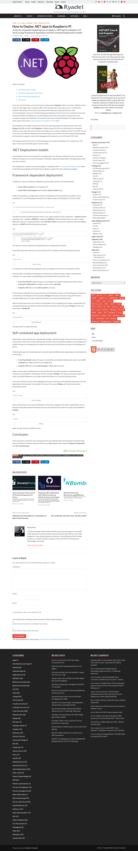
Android (95, 223)
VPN (107, 318)
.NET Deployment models (27, 90)
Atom (94, 337)
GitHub (112, 304)
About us (17, 16)
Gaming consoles (98, 207)
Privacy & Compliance (100, 260)
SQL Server (116, 315)
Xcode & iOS (97, 189)
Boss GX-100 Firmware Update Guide (109, 712)
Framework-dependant (54, 455)
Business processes (99, 142)
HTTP (93, 307)
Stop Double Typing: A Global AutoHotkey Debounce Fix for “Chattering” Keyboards (106, 671)
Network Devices (98, 213)
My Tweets (94, 119)
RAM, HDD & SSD (98, 218)
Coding (29, 16)
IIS (104, 307)
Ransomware (95, 315)
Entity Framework (97, 304)
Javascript (114, 307)
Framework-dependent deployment (30, 93)
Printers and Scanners (99, 215)
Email (15, 603)
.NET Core (100, 295)
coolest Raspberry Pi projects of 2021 (43, 121)
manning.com (106, 113)
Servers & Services (98, 265)
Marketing (113, 310)
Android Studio (97, 171)
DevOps (95, 155)
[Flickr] (124, 2)
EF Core (110, 301)
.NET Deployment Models (36, 455)
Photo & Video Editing (100, 197)
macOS (95, 231)
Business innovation (99, 147)
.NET (20, 455)
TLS (93, 318)
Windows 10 (95, 321)
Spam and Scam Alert (99, 270)
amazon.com (117, 113)
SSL (123, 315)
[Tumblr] (116, 2)
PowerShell (112, 312)
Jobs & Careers (97, 160)
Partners (63, 2)
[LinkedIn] (110, 2)
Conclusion (22, 100)
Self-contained (78, 455)
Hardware (61, 16)
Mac (93, 310)
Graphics (95, 194)
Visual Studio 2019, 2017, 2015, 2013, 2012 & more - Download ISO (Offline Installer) (108, 662)
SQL (94, 186)
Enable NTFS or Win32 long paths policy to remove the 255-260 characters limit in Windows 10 (108, 685)
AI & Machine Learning (100, 168)
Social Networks (98, 268)
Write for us (41, 2)
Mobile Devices (97, 210)
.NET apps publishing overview (69, 166)
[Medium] (113, 2)
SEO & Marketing (98, 262)
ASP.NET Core (103, 298)
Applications (97, 242)
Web (84, 16)
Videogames (96, 247)
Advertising (49, 2)
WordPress (116, 321)
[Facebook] (107, 2)
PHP (94, 184)
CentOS (98, 301)
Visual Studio (17, 457)
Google (118, 304)
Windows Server (106, 321)
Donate (57, 2)
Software (74, 16)
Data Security (98, 257)
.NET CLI (25, 455)
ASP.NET (14, 23)
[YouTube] (99, 2)
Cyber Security (97, 255)
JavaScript (96, 181)
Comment (16, 567)
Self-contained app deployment (29, 96)
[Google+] (102, 2)
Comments (97, 341)
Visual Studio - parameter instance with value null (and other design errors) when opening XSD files (106, 694)
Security (104, 315)
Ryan (27, 36)
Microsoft (121, 310)
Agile (94, 145)
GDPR (106, 304)
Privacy (27, 2)
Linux (35, 23)
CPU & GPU (96, 205)
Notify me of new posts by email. (25, 631)
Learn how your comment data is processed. (54, 639)
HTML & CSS (97, 179)
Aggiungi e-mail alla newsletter (27, 612)
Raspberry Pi (67, 455)
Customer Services (98, 152)
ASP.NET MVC (113, 298)
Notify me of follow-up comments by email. (30, 624)
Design (94, 192)
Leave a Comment (36, 36)
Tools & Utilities (98, 244)
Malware (105, 310)
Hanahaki (35, 848)
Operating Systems (44, 16)
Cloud (95, 252)
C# (19, 23)
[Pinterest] (121, 2)
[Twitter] (96, 2)
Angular (117, 295)
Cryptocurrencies (98, 150)
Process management (99, 163)
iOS (94, 226)
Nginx (100, 312)
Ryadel (28, 848)
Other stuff (96, 236)
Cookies (33, 2)
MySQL (94, 312)
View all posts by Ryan (36, 545)
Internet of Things (98, 158)
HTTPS (99, 307)
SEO (110, 315)
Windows (96, 234)
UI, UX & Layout (98, 199)
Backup (122, 298)
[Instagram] (118, 2)
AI (105, 295)
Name (15, 594)
